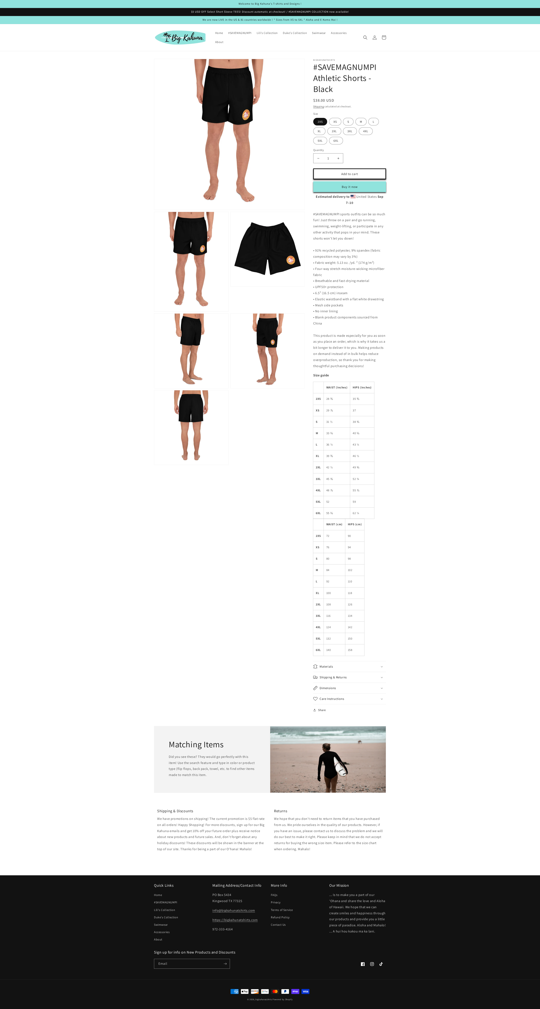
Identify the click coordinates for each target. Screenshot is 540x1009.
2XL (334, 131)
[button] (365, 37)
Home (158, 895)
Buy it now (350, 187)
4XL (365, 131)
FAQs (274, 895)
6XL (336, 141)
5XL (320, 141)
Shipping (318, 106)
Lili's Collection (164, 910)
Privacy (275, 902)
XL (319, 131)
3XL (349, 131)
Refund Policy (280, 917)
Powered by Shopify (283, 999)
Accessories (162, 932)
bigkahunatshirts (263, 999)
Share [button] (322, 710)
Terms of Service (282, 910)
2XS (320, 122)
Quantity (318, 150)
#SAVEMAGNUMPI (165, 902)
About (158, 939)
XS (335, 122)
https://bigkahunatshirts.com (235, 920)
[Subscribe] (225, 964)
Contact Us (278, 925)
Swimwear (161, 925)
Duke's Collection (166, 917)
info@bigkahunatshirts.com (233, 910)
